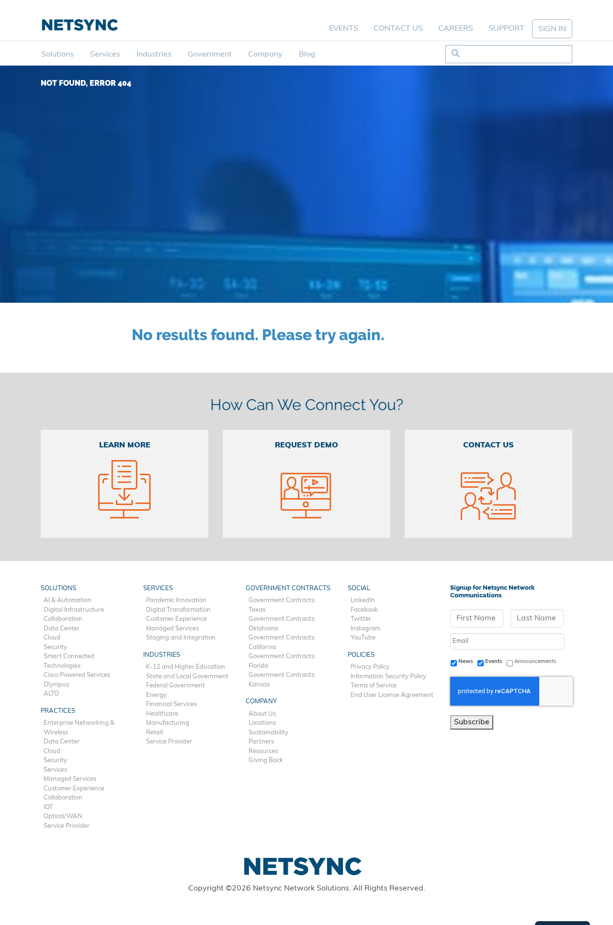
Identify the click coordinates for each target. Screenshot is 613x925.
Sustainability (268, 733)
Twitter (361, 619)
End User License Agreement (392, 695)
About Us (262, 714)
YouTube (363, 638)
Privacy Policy (370, 667)
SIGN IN (552, 29)
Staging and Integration (181, 638)
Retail (154, 733)
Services (105, 54)
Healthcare (162, 714)
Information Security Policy (388, 677)
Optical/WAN (63, 816)
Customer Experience (74, 789)
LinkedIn (363, 600)
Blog (307, 54)
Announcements (535, 661)
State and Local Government (187, 677)
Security (55, 647)
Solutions (57, 54)
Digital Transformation (178, 610)
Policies (361, 655)
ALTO (51, 694)
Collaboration (63, 619)
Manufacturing (167, 723)
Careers (455, 29)
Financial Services (171, 704)
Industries (153, 54)
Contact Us (398, 29)
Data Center (61, 629)
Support (506, 29)
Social (359, 588)
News (465, 661)
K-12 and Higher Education (185, 667)
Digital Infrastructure (74, 610)
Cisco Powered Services (77, 675)
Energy (156, 695)
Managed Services (70, 779)
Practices (58, 711)
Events (343, 29)
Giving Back (266, 760)
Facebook (364, 610)
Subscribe (471, 722)
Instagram (365, 629)
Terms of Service (374, 686)
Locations (262, 723)
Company (265, 54)
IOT (48, 807)
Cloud (52, 638)
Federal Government (175, 686)
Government (210, 54)
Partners (261, 742)
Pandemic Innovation (176, 600)
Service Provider (67, 826)
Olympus (56, 685)
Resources (263, 751)
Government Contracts (288, 588)
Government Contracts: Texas (282, 605)
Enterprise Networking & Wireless (79, 728)
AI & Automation (67, 600)
